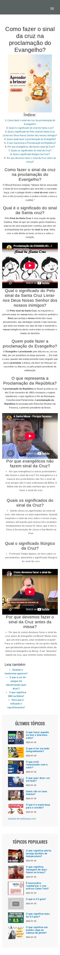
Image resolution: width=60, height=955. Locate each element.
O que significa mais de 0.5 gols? (38, 915)
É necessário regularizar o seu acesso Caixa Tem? (37, 886)
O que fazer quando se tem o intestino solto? (37, 735)
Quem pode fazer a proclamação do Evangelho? (31, 139)
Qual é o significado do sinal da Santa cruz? (31, 128)
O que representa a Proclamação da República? (31, 143)
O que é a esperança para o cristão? (38, 806)
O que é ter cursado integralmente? (37, 750)
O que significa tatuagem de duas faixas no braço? (36, 869)
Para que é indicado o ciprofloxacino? (16, 704)
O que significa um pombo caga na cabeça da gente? (37, 930)
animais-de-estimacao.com (22, 818)
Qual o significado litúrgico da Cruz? (31, 154)
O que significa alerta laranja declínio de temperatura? (38, 853)
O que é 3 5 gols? (36, 899)
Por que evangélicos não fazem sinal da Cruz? (31, 146)
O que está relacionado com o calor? (37, 764)
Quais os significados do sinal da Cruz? (31, 150)
